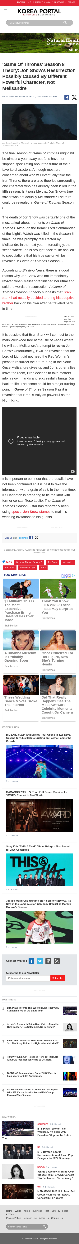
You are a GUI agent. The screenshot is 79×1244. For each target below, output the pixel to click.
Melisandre (68, 562)
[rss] (57, 961)
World (18, 1211)
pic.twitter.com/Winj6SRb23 (60, 324)
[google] (48, 961)
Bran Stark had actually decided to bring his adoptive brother (38, 297)
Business (37, 1211)
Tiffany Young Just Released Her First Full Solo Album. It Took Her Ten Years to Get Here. (32, 1058)
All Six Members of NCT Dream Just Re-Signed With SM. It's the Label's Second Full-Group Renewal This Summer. (32, 1092)
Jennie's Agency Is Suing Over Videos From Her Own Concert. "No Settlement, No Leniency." (33, 1025)
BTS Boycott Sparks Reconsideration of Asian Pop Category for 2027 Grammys (55, 1155)
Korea (27, 1211)
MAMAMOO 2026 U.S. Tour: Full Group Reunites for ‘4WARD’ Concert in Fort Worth (36, 794)
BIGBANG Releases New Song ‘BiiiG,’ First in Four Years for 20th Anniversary (31, 1074)
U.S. (30, 2)
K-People (63, 1211)
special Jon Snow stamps (31, 512)
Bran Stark (10, 567)
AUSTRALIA (59, 2)
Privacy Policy (13, 1218)
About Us (44, 1218)
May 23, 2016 (28, 327)
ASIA (48, 2)
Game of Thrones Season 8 (29, 562)
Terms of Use (30, 1218)
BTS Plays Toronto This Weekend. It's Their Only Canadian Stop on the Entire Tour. (33, 1009)
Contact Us (57, 1218)
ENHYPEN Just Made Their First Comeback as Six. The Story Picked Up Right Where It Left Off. (33, 1042)
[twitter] (40, 961)
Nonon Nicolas (16, 96)
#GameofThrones (40, 324)
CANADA (71, 2)
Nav (5, 11)
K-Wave (10, 1214)
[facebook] (31, 961)
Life (54, 1211)
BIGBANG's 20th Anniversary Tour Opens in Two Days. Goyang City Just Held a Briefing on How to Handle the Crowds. (38, 738)
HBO (43, 567)
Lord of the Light (27, 567)
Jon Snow (52, 562)
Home (9, 1211)
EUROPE (39, 2)
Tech (46, 1211)
